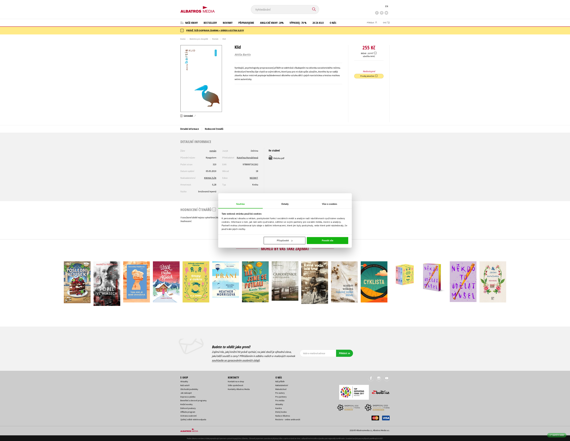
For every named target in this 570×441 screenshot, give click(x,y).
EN (386, 6)
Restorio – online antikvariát (287, 419)
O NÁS (333, 23)
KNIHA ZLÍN (210, 177)
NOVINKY (227, 23)
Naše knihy (191, 23)
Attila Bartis (243, 54)
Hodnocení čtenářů (214, 129)
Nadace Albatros (282, 415)
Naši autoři (185, 385)
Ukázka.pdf (276, 158)
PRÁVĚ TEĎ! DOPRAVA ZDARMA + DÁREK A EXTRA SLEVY (215, 30)
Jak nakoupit (186, 393)
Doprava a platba (187, 396)
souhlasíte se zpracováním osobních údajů (236, 360)
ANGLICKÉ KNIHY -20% (272, 23)
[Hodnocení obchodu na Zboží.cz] (379, 391)
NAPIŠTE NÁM (558, 435)
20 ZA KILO (318, 23)
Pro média (279, 400)
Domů (183, 39)
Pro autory (280, 393)
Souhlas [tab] (240, 204)
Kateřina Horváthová (247, 157)
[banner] (197, 7)
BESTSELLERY (210, 23)
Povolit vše (327, 240)
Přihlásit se (344, 353)
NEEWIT (254, 177)
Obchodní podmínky (189, 389)
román (212, 150)
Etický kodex (281, 412)
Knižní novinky (186, 404)
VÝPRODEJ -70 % (298, 23)
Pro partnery (281, 396)
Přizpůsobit (283, 240)
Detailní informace (189, 129)
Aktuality (184, 381)
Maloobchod (280, 389)
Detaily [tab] (285, 204)
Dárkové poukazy (188, 408)
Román (215, 39)
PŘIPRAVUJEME (246, 23)
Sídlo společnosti (235, 385)
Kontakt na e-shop (236, 381)
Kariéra (278, 408)
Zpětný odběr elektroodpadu (193, 419)
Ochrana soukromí (188, 415)
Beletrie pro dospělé (199, 39)
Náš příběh (280, 381)
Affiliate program (187, 412)
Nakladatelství (281, 385)
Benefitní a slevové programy (193, 400)
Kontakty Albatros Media (239, 389)
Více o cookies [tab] (329, 204)
